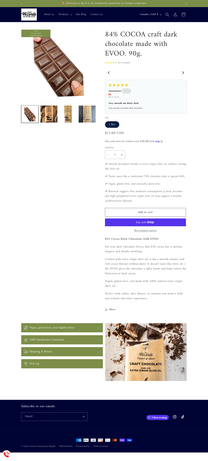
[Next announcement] (186, 3)
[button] (65, 14)
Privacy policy (83, 446)
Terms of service (101, 446)
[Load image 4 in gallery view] (87, 114)
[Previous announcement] (22, 3)
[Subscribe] (83, 416)
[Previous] (109, 73)
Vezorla (33, 446)
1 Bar (112, 124)
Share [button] (112, 309)
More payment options (145, 230)
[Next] (182, 73)
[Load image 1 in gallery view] (29, 114)
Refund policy (66, 446)
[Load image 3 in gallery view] (68, 114)
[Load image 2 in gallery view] (49, 114)
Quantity (109, 147)
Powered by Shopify (46, 446)
